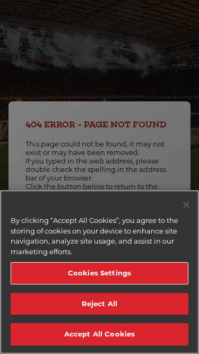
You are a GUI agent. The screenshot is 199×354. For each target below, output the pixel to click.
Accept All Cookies (99, 334)
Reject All (99, 303)
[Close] (186, 205)
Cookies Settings (99, 273)
